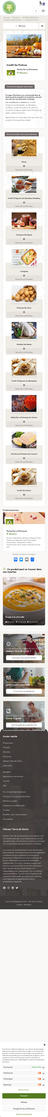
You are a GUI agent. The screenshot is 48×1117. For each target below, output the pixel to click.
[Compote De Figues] (24, 220)
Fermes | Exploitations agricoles (18, 538)
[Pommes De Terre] (24, 293)
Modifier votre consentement (15, 814)
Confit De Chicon (24, 490)
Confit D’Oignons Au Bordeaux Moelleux (24, 198)
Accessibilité (8, 819)
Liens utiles (7, 765)
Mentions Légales (10, 801)
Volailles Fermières (24, 344)
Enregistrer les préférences (24, 1109)
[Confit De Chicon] (24, 476)
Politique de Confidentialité (24, 1114)
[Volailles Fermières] (24, 330)
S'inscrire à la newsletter (24, 691)
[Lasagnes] (24, 257)
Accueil (6, 17)
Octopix (19, 905)
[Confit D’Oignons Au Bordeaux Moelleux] (24, 184)
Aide (5, 785)
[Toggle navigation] (43, 11)
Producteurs (8, 743)
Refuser (24, 1102)
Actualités (7, 772)
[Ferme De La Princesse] (24, 518)
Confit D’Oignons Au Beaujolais (24, 381)
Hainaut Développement (14, 901)
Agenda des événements (13, 776)
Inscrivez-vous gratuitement (24, 658)
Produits (16, 17)
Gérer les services (23, 1089)
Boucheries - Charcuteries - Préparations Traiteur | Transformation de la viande (22, 542)
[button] (44, 1044)
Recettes (6, 752)
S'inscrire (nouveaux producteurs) (16, 796)
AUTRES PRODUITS (30, 17)
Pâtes (24, 162)
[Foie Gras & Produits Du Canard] (24, 440)
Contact (6, 781)
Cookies (6, 810)
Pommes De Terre (24, 308)
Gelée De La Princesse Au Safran (24, 417)
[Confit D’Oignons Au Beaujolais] (24, 367)
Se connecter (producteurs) (14, 792)
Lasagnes (24, 271)
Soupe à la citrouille (14, 617)
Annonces (7, 756)
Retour (22, 26)
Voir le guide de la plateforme (24, 725)
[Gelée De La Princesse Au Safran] (24, 403)
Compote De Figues (24, 235)
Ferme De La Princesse (27, 69)
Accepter (24, 1096)
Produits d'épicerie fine (12, 20)
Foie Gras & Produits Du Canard (24, 454)
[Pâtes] (24, 147)
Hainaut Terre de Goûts (12, 761)
